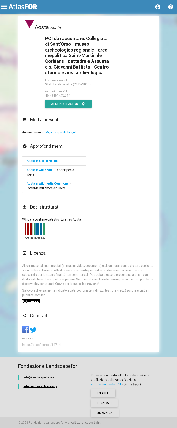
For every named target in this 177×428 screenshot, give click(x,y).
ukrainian (105, 413)
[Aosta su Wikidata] (35, 239)
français (104, 403)
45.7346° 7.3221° (57, 95)
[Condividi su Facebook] (26, 332)
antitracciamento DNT (106, 384)
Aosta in (42, 161)
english (103, 393)
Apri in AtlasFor (64, 104)
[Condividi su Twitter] (33, 332)
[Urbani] (29, 27)
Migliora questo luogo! (61, 132)
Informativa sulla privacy (40, 386)
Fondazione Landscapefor (47, 423)
